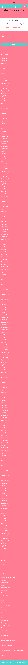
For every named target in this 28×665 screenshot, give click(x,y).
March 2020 (4, 194)
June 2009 (3, 518)
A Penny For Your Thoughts (8, 577)
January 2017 (4, 289)
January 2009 (4, 530)
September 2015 (5, 329)
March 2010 (4, 495)
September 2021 (5, 148)
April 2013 (3, 402)
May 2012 (3, 430)
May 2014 (3, 370)
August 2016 (4, 302)
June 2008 (3, 548)
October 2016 (4, 297)
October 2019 (4, 206)
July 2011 (3, 455)
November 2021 (5, 143)
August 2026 (4, 58)
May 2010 (3, 490)
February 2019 (4, 226)
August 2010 (4, 483)
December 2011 (5, 443)
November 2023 (5, 85)
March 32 (3, 551)
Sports (2, 648)
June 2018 (3, 246)
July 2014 (3, 365)
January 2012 (4, 440)
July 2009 (3, 515)
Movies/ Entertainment (6, 633)
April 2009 (3, 523)
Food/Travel (4, 615)
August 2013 (4, 392)
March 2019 (4, 224)
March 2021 (4, 163)
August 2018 (4, 241)
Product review (5, 643)
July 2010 (3, 485)
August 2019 (4, 211)
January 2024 (4, 80)
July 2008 (3, 546)
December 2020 (5, 171)
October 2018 (4, 236)
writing (2, 655)
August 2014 (4, 362)
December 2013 (5, 382)
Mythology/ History (5, 635)
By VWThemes (21, 662)
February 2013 (4, 407)
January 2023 (4, 111)
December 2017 (5, 261)
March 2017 (4, 284)
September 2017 (5, 269)
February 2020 (4, 196)
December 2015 (5, 322)
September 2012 (5, 420)
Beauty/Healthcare (5, 587)
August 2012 (4, 422)
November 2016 (5, 294)
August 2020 (4, 181)
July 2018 (3, 244)
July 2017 (3, 274)
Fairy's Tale (4, 610)
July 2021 (3, 153)
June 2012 (3, 427)
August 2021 (4, 151)
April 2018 (3, 251)
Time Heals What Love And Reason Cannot (12, 650)
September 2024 (5, 63)
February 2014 (4, 377)
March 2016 (4, 314)
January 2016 (4, 319)
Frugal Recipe (4, 618)
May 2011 (3, 460)
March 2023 (4, 106)
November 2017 (5, 264)
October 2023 (4, 88)
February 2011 (4, 468)
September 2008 (5, 541)
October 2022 (4, 118)
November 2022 (5, 116)
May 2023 (3, 101)
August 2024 (4, 65)
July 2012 (3, 425)
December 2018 (5, 231)
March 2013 (4, 405)
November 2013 (5, 385)
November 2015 (5, 324)
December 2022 (5, 113)
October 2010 (4, 478)
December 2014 (5, 352)
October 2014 (4, 357)
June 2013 (3, 397)
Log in (2, 564)
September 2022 (5, 121)
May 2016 (3, 309)
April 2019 (3, 221)
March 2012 (4, 435)
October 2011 (4, 448)
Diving (2, 600)
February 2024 (4, 78)
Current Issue (4, 597)
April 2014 (3, 372)
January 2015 (4, 349)
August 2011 (4, 453)
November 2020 (5, 173)
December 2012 (5, 412)
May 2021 (3, 158)
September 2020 (5, 178)
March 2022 (4, 133)
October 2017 (4, 267)
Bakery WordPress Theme (9, 662)
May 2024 (3, 70)
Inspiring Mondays (5, 625)
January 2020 (4, 199)
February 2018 (4, 256)
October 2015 (4, 327)
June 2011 (3, 458)
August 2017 (4, 272)
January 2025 (4, 60)
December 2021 (5, 141)
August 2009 (4, 513)
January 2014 (4, 380)
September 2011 (5, 450)
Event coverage (5, 607)
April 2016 (3, 312)
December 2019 (5, 201)
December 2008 (5, 533)
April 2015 (3, 342)
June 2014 (3, 367)
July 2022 (3, 123)
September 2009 (5, 510)
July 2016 (3, 304)
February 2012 (4, 437)
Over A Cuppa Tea (14, 10)
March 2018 (4, 254)
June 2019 (3, 216)
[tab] (14, 2)
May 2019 (3, 219)
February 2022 (4, 136)
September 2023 (5, 91)
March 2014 (4, 375)
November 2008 (5, 536)
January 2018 (4, 259)
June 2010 (3, 488)
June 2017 (3, 277)
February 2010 (4, 498)
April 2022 (3, 131)
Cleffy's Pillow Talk (5, 595)
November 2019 (5, 204)
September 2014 (5, 360)
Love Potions (4, 630)
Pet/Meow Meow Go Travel (8, 640)
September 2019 (5, 209)
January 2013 (4, 410)
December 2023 (5, 83)
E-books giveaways (6, 605)
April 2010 (3, 493)
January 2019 (4, 229)
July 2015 (3, 334)
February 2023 (4, 108)
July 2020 (3, 184)
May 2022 (3, 128)
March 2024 (4, 75)
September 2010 (5, 480)
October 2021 (4, 146)
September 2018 (5, 239)
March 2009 (4, 525)
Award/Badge (4, 582)
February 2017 (4, 287)
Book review (4, 590)
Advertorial (3, 580)
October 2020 (4, 176)
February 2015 (4, 347)
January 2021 (4, 168)
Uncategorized (4, 653)
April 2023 (3, 103)
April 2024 (3, 73)
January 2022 (4, 138)
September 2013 (5, 390)
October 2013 (4, 387)
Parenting (3, 638)
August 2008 (4, 543)
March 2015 (4, 344)
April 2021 (3, 161)
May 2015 (3, 339)
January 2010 (4, 500)
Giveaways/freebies (6, 623)
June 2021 (3, 156)
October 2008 (4, 538)
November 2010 (5, 475)
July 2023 (3, 96)
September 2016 (5, 299)
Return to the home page (14, 28)
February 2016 (4, 317)
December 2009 (5, 503)
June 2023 (3, 98)
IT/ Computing (4, 628)
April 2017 (3, 282)
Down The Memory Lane (7, 602)
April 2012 (3, 432)
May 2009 (3, 520)
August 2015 (4, 332)
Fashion (3, 612)
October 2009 (4, 508)
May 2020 (3, 189)
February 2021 (4, 166)
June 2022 (3, 126)
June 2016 (3, 307)
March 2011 (4, 465)
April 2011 (3, 463)
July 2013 (3, 395)
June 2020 (3, 186)
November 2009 (5, 505)
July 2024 (3, 68)
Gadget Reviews (5, 620)
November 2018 (5, 234)
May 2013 (3, 400)
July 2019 (3, 214)
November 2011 (5, 445)
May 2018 (3, 249)
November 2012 (5, 415)
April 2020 (3, 191)
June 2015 (3, 337)
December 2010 (5, 473)
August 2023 (4, 93)
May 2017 (3, 279)
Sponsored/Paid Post (6, 645)
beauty (2, 585)
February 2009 (4, 528)
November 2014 (5, 354)
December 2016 (5, 292)
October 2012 (4, 417)
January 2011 (4, 470)
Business (3, 592)
